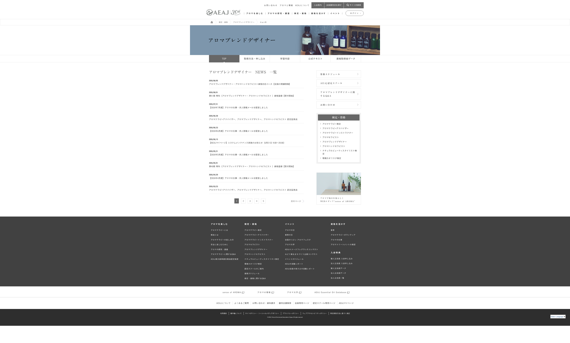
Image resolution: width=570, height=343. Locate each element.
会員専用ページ (302, 303)
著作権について (236, 313)
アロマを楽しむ (254, 13)
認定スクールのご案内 (254, 269)
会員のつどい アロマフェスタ (298, 240)
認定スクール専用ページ (324, 303)
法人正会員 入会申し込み (342, 263)
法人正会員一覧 (337, 278)
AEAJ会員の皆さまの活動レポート (300, 269)
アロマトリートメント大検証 (343, 244)
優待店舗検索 (285, 303)
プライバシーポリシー (291, 313)
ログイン (354, 13)
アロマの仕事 (336, 240)
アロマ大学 (290, 244)
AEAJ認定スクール (331, 83)
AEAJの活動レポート (294, 264)
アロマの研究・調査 (279, 13)
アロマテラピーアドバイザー (335, 128)
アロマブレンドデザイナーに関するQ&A (337, 94)
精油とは (214, 235)
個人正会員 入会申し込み (342, 258)
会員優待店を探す (334, 5)
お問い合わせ (270, 5)
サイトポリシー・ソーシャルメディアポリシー (262, 313)
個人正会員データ (338, 268)
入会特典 (336, 253)
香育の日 (289, 235)
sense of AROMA (232, 292)
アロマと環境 (286, 5)
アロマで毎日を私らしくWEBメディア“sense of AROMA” (337, 199)
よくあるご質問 (241, 303)
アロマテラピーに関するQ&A (223, 254)
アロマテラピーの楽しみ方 (222, 240)
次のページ (296, 201)
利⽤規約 (223, 313)
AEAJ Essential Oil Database (330, 292)
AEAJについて (302, 5)
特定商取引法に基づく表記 (340, 313)
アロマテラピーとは (219, 230)
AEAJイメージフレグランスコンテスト (301, 249)
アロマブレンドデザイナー (243, 22)
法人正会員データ (338, 273)
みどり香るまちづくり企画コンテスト (301, 254)
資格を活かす (318, 13)
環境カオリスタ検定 (331, 158)
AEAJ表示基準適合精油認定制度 (225, 259)
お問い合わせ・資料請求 (263, 303)
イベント (335, 13)
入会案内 (318, 5)
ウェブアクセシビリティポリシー (314, 313)
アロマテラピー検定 (331, 124)
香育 (333, 230)
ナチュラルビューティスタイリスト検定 (339, 152)
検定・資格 (300, 13)
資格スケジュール (330, 74)
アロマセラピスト (330, 137)
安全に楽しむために (219, 244)
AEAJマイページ (346, 303)
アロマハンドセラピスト (333, 146)
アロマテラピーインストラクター (337, 133)
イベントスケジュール (294, 259)
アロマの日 (290, 230)
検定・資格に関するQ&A (255, 278)
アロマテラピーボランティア (343, 235)
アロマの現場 (264, 292)
